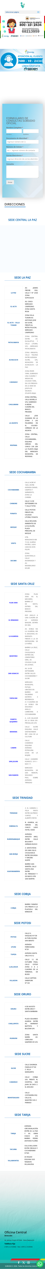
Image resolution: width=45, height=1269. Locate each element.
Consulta (10, 164)
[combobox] (8, 150)
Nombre (9, 134)
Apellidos (26, 134)
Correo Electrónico (14, 155)
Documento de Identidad (17, 138)
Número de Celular (14, 147)
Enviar (10, 182)
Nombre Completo (14, 128)
